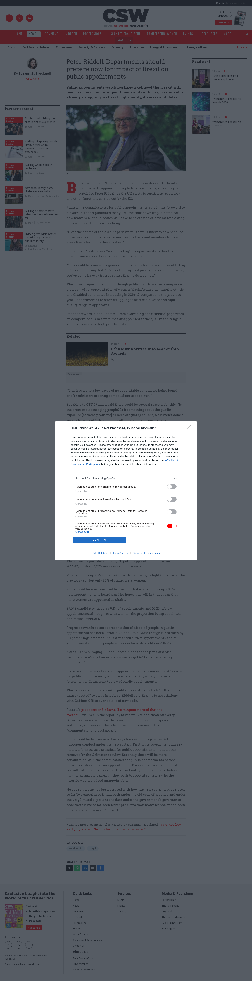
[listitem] (126, 478)
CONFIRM (99, 539)
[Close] (189, 428)
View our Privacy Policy (146, 553)
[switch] (172, 486)
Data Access (120, 553)
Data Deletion (100, 553)
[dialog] (126, 490)
